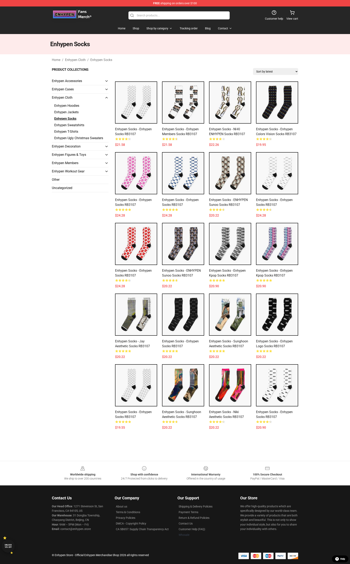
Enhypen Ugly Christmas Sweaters (78, 138)
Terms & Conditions (128, 512)
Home (56, 60)
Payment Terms (188, 512)
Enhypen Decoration (66, 146)
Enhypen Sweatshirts (69, 125)
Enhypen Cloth (75, 60)
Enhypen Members (65, 163)
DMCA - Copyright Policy (131, 523)
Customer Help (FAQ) (192, 529)
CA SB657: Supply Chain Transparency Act (142, 529)
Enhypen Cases (63, 89)
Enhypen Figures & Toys (69, 155)
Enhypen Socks (101, 60)
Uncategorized (62, 188)
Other (56, 180)
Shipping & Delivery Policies (195, 506)
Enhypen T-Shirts (66, 132)
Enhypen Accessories (67, 81)
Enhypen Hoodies (66, 106)
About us (121, 506)
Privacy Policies (125, 517)
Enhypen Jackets (66, 112)
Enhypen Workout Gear (68, 171)
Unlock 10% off (8, 546)
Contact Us (186, 523)
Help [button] (342, 559)
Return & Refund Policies (194, 517)
